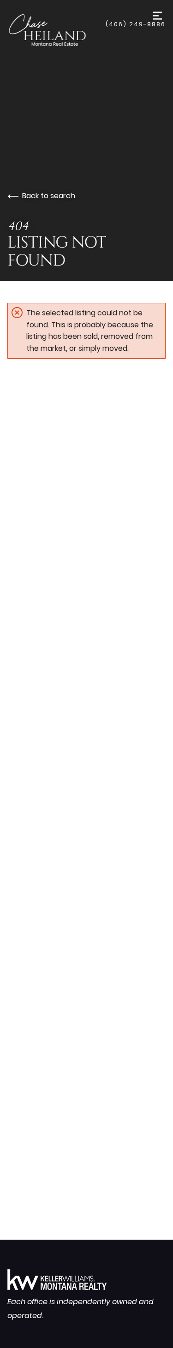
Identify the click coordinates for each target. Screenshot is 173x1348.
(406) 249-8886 (136, 24)
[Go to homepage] (56, 29)
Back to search (48, 195)
